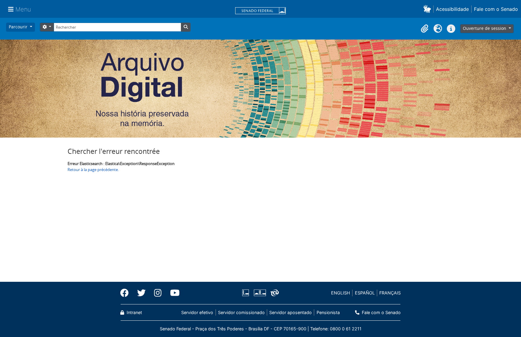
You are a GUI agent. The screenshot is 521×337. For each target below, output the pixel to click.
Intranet (133, 312)
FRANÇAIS (390, 292)
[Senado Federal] (260, 11)
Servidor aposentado (290, 312)
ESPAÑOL (365, 292)
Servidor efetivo (197, 312)
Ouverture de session (485, 28)
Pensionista (328, 312)
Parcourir (19, 27)
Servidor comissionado (241, 312)
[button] (428, 9)
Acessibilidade (452, 9)
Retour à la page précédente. (93, 169)
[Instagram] (158, 293)
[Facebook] (126, 293)
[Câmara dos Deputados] (246, 292)
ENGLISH (340, 292)
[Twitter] (141, 293)
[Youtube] (173, 293)
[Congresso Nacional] (259, 292)
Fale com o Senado (496, 9)
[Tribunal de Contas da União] (273, 292)
